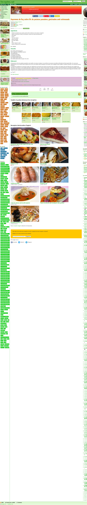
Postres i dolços (4, 14)
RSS (2, 502)
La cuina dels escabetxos (5, 280)
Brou (6, 92)
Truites (2, 344)
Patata (5, 325)
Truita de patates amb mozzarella (56, 118)
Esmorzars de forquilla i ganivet (5, 220)
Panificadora (3, 156)
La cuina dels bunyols (5, 278)
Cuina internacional (5, 209)
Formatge (2, 225)
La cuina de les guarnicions (7, 251)
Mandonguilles (6, 123)
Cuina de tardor (4, 204)
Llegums (6, 309)
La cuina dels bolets (5, 276)
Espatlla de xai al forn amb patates (26, 107)
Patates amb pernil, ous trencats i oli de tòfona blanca (66, 108)
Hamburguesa (3, 119)
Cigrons (2, 190)
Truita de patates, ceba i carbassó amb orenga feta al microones (46, 118)
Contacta (19, 502)
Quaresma (3, 333)
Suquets (2, 340)
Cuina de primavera (5, 199)
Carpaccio (2, 97)
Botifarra (2, 180)
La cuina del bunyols (3, 263)
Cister (6, 190)
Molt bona (2, 318)
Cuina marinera (4, 211)
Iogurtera (2, 158)
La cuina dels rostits (5, 299)
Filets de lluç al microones (44, 107)
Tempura (5, 141)
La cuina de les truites (5, 261)
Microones (5, 148)
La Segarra (3, 306)
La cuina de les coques (6, 244)
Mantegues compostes (4, 313)
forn (15, 23)
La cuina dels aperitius (6, 271)
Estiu (1, 221)
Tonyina (2, 342)
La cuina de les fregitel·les (4, 249)
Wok (7, 153)
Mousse (2, 126)
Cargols (2, 185)
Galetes (6, 112)
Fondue (2, 112)
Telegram (29, 242)
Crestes (5, 104)
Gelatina (5, 114)
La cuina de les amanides (6, 242)
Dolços (4, 214)
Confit (5, 99)
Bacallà (2, 178)
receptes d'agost (17, 225)
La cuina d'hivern (4, 235)
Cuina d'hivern (4, 197)
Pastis (2, 325)
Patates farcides (35, 107)
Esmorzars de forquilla (5, 218)
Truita (2, 143)
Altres (2, 18)
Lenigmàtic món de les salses (7, 308)
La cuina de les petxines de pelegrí (8, 256)
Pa (1, 128)
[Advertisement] (46, 253)
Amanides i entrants (4, 5)
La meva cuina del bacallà (6, 302)
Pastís (2, 131)
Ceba (6, 189)
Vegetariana (7, 344)
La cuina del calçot (5, 264)
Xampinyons (2, 347)
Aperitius (6, 173)
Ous (1, 321)
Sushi (6, 140)
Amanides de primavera (6, 168)
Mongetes (6, 318)
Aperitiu (6, 89)
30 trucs (85, 29)
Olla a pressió (3, 153)
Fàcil (7, 221)
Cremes (2, 194)
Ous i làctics (3, 13)
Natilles (6, 126)
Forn (1, 148)
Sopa (2, 138)
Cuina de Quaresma (5, 202)
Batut (2, 90)
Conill (4, 192)
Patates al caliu (15, 107)
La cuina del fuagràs (4, 266)
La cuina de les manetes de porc (7, 252)
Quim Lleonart (15, 74)
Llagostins (2, 309)
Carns (2, 10)
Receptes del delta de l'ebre (5, 337)
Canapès (2, 95)
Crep (1, 104)
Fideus (5, 223)
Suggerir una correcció (52, 90)
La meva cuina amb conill (5, 301)
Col (1, 192)
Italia (2, 232)
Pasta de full (3, 323)
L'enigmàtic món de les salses (7, 233)
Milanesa (6, 124)
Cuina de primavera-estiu (6, 201)
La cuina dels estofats (5, 282)
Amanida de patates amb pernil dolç (55, 107)
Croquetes (2, 106)
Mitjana (15, 26)
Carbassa (3, 183)
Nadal (5, 320)
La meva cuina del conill (6, 304)
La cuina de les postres (6, 258)
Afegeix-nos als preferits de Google (20, 93)
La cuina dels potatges (6, 295)
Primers (6, 332)
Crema (7, 102)
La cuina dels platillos (5, 292)
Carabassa (6, 182)
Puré (5, 133)
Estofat (6, 109)
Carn (6, 185)
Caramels (6, 95)
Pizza (5, 131)
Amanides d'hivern (5, 166)
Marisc (2, 314)
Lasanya (5, 121)
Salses (2, 15)
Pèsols (2, 328)
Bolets (6, 178)
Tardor (5, 340)
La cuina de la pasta (5, 240)
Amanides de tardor (5, 171)
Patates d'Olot (24, 117)
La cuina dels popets (5, 294)
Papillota (2, 129)
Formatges (3, 226)
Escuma (2, 109)
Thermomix (3, 149)
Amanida (2, 89)
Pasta (6, 129)
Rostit (2, 136)
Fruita (1, 228)
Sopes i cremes (4, 6)
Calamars (5, 180)
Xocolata (7, 347)
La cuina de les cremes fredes (6, 247)
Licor (1, 123)
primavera (16, 25)
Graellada (2, 116)
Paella (4, 128)
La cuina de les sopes (5, 259)
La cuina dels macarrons (4, 287)
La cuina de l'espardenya (6, 237)
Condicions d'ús (10, 504)
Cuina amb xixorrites (5, 195)
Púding (2, 133)
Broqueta (2, 92)
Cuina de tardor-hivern (6, 206)
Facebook (15, 242)
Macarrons (2, 311)
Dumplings (2, 107)
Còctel (2, 99)
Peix (6, 326)
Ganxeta (85, 42)
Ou (8, 320)
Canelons (6, 94)
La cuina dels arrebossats (6, 273)
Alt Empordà (3, 163)
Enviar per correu (40, 90)
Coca (6, 97)
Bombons (5, 90)
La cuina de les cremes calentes (8, 245)
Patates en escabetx (35, 117)
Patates (2, 326)
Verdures (6, 345)
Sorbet (5, 138)
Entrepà (7, 107)
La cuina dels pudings (4, 297)
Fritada (5, 111)
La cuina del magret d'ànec (5, 268)
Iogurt (2, 121)
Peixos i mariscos (4, 11)
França (7, 226)
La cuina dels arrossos (6, 275)
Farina (2, 223)
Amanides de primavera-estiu (5, 170)
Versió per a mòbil (10, 502)
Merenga (2, 124)
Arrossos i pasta (4, 8)
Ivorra (5, 232)
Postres (2, 332)
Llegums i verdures (4, 9)
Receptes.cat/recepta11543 (24, 81)
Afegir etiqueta (35, 78)
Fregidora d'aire (3, 151)
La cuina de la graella (5, 239)
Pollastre (3, 330)
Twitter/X (22, 242)
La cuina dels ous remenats (5, 290)
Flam (1, 111)
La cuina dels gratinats (6, 285)
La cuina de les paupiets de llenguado (6, 254)
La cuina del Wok (3, 270)
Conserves (2, 102)
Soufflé (2, 140)
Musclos (2, 320)
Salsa (5, 136)
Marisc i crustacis (4, 316)
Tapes (2, 141)
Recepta (2, 335)
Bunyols (2, 94)
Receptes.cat (7, 1)
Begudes (2, 16)
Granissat (7, 116)
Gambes (2, 230)
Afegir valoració (26, 28)
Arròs (2, 175)
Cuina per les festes (5, 213)
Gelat (2, 114)
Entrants (3, 216)
